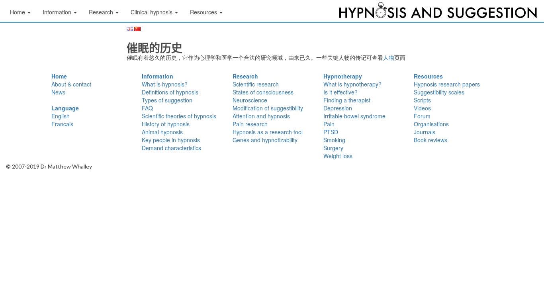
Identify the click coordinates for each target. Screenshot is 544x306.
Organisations (431, 124)
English (60, 116)
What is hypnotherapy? (352, 84)
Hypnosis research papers (447, 84)
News (58, 92)
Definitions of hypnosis (170, 92)
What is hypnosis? (165, 84)
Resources (428, 76)
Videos (422, 108)
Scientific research (256, 84)
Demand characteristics (171, 148)
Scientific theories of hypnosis (179, 116)
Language (65, 108)
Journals (424, 132)
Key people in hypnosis (171, 140)
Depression (337, 108)
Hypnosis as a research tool (268, 132)
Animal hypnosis (162, 132)
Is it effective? (340, 92)
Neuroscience (250, 100)
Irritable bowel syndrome (354, 116)
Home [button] (18, 12)
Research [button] (102, 12)
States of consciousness (263, 92)
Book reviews (430, 140)
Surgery (333, 148)
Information (157, 76)
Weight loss (337, 156)
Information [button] (58, 12)
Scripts (422, 100)
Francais (62, 124)
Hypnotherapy (342, 76)
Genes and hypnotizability (265, 140)
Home (59, 76)
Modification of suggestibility (268, 108)
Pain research (250, 124)
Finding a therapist (346, 100)
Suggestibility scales (439, 92)
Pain (329, 124)
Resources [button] (204, 12)
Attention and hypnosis (261, 116)
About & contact (71, 84)
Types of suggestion (167, 100)
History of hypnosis (166, 124)
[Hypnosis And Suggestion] (438, 12)
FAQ (147, 108)
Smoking (334, 140)
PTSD (330, 132)
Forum (422, 116)
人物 (388, 57)
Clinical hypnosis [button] (152, 12)
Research (245, 76)
